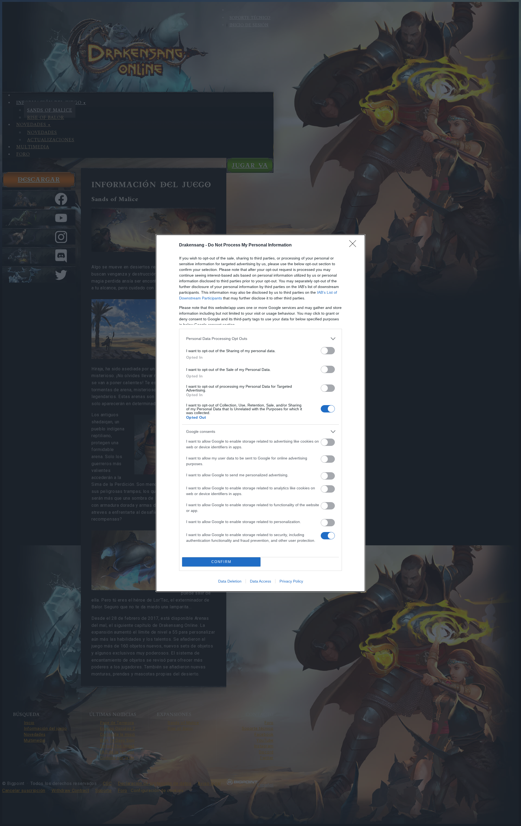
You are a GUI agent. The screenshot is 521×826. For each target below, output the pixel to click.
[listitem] (260, 339)
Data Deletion (230, 581)
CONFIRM (221, 562)
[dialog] (260, 413)
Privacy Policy (291, 581)
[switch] (328, 350)
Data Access (260, 581)
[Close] (354, 245)
